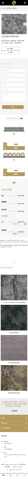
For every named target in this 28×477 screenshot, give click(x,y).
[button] (25, 24)
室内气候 (4, 209)
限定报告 (4, 230)
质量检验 (4, 202)
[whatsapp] (17, 475)
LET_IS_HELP (5, 63)
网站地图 (7, 466)
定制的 (11, 48)
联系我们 (4, 436)
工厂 (2, 222)
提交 (12, 107)
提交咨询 (14, 411)
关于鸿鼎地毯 (6, 428)
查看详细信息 (21, 195)
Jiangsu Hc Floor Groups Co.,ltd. (12, 464)
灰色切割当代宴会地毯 (11, 8)
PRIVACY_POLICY (18, 466)
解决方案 (4, 423)
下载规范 (15, 144)
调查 (11, 52)
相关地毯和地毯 (7, 268)
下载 (11, 195)
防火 (2, 195)
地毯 (4, 8)
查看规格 (16, 148)
